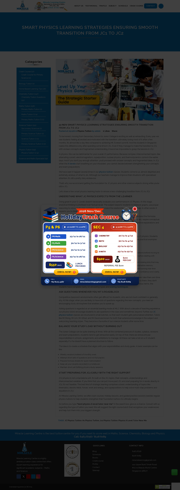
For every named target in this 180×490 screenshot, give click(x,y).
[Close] (135, 209)
